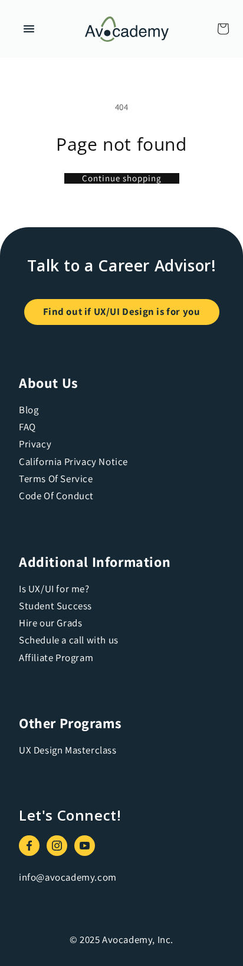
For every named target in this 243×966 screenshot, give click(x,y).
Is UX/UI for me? (54, 588)
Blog (28, 409)
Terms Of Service (56, 478)
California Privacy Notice (73, 461)
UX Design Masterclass (68, 749)
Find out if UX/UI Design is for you (122, 311)
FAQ (27, 426)
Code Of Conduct (56, 495)
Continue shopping (122, 178)
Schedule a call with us (69, 639)
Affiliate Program (56, 657)
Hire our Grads (50, 622)
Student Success (55, 605)
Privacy (35, 443)
